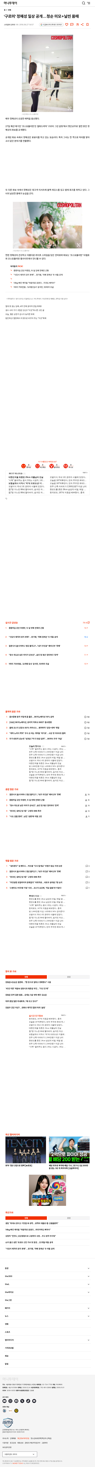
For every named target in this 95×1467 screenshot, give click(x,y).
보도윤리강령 (6, 1447)
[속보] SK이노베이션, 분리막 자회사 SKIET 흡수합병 (30, 722)
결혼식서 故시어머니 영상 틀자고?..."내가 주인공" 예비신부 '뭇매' (34, 646)
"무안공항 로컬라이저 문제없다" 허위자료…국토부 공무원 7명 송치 (35, 882)
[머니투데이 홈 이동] (10, 1379)
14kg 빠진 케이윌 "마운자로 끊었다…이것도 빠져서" (34, 283)
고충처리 (45, 1443)
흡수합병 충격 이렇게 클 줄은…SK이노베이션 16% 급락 (31, 717)
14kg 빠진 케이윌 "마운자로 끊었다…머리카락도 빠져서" (28, 1229)
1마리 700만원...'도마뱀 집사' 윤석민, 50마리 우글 (34, 287)
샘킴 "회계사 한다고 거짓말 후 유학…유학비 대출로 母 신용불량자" (31, 1223)
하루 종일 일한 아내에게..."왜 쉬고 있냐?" (21, 1001)
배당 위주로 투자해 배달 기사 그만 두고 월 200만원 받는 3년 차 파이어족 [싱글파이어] (68, 1166)
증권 (6, 1268)
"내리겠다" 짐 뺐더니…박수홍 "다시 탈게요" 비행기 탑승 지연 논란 (35, 866)
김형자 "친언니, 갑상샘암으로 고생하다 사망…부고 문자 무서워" (30, 1236)
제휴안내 (20, 1443)
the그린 (8, 1300)
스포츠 (7, 1332)
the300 (8, 1276)
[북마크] (87, 24)
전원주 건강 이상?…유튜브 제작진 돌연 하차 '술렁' (25, 1007)
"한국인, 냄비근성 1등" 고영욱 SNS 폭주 (25, 811)
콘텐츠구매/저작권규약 (32, 1443)
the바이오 (9, 1292)
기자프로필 (9, 1348)
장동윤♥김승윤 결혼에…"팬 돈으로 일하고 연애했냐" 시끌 (28, 982)
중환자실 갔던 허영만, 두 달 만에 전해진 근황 (31, 270)
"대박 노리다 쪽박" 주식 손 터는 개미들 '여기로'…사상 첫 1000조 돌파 (37, 733)
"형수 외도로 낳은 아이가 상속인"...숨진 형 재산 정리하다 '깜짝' (33, 655)
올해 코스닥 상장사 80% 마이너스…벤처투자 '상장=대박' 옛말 (34, 728)
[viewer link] (69, 108)
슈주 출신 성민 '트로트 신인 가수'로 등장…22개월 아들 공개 (29, 1242)
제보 (6, 1356)
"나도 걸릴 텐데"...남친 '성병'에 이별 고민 (25, 816)
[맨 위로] (90, 1457)
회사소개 (5, 1438)
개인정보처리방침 (23, 1438)
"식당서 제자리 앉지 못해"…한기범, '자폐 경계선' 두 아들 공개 (38, 275)
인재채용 (13, 1438)
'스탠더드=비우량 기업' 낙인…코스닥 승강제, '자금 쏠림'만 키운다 (35, 888)
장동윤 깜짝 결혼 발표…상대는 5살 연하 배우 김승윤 (26, 995)
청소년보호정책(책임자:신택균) (41, 1438)
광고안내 (13, 1443)
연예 (9, 10)
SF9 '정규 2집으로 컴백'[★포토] (18, 1165)
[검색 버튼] (83, 3)
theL (7, 1284)
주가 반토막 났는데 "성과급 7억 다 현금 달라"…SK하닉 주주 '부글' (35, 739)
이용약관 (5, 1443)
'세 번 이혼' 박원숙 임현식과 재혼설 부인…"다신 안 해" (27, 988)
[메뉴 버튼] (88, 3)
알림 (6, 1364)
